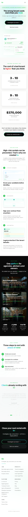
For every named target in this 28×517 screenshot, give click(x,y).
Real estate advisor (6, 471)
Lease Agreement (18, 473)
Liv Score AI (4, 481)
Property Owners (5, 473)
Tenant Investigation (19, 469)
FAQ (16, 483)
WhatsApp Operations (6, 490)
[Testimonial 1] (8, 415)
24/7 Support (4, 496)
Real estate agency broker (7, 469)
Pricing (16, 481)
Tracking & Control (6, 486)
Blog (16, 486)
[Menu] (25, 2)
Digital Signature (5, 483)
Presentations (18, 490)
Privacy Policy (5, 504)
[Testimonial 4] (16, 415)
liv (2, 2)
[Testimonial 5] (19, 415)
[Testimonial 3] (14, 415)
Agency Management (6, 488)
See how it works (14, 27)
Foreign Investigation (19, 471)
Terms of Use (4, 502)
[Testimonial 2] (11, 415)
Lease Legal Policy (19, 475)
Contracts (17, 488)
